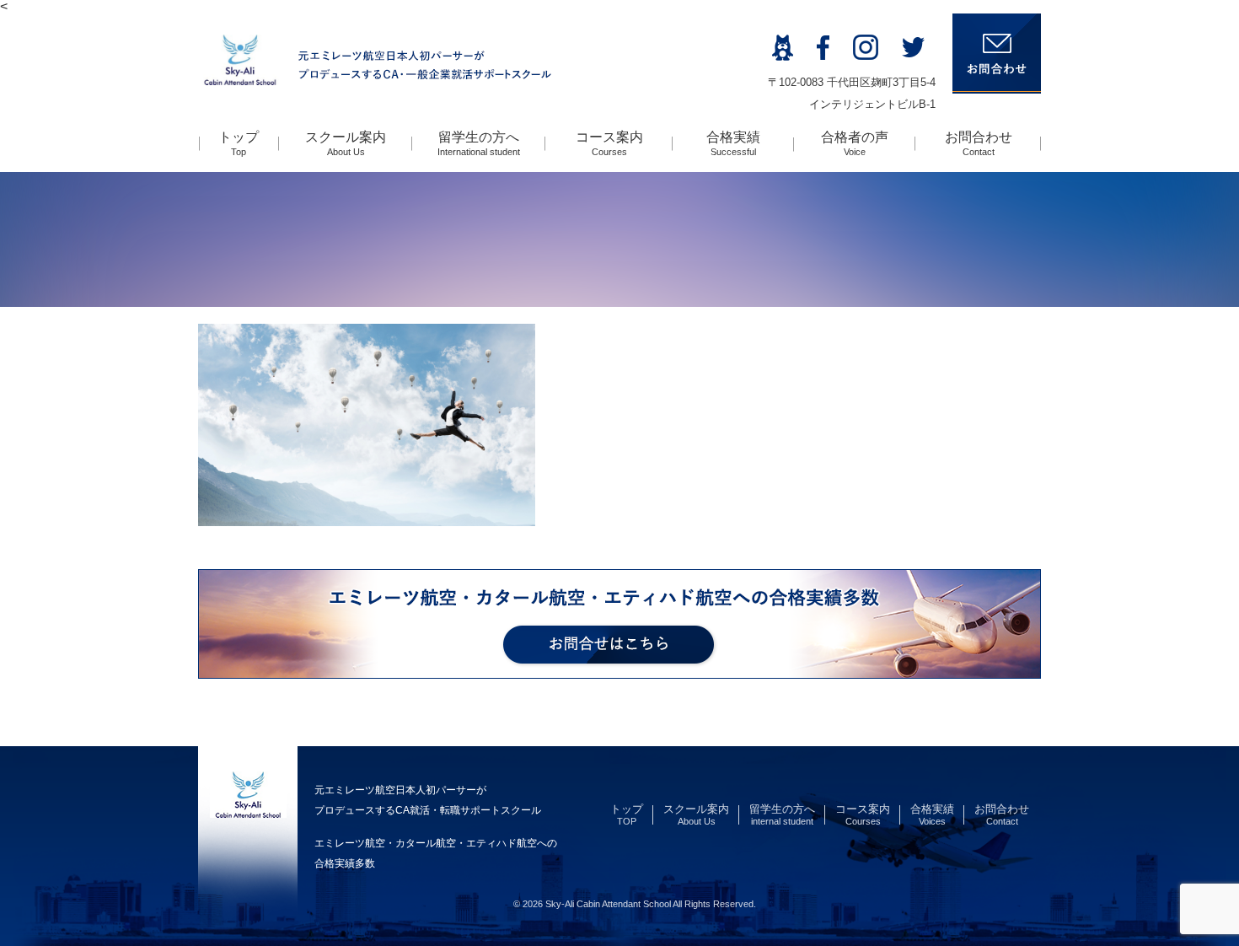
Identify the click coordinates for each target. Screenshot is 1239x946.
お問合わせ (978, 143)
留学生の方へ (478, 143)
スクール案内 (345, 143)
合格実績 (733, 143)
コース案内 (609, 143)
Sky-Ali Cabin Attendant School (608, 904)
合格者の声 (854, 143)
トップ (238, 143)
